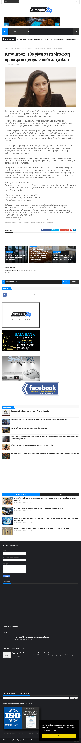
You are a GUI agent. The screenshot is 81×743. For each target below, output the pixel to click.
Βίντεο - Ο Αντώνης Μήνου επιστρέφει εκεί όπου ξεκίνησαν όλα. (32, 445)
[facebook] (76, 2)
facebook (75, 282)
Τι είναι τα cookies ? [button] (50, 730)
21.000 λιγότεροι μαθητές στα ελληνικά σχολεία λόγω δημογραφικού (15, 257)
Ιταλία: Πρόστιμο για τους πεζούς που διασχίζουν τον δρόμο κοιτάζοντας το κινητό (41, 528)
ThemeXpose (35, 740)
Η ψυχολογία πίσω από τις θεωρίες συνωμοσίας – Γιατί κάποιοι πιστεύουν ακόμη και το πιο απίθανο (34, 39)
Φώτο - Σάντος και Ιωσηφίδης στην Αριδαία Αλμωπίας (29, 428)
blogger (66, 282)
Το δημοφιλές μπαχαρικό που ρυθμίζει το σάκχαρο (32, 637)
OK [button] (59, 736)
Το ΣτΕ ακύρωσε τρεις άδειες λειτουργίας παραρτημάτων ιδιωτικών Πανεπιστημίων (62, 257)
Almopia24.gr (9, 219)
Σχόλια (60, 494)
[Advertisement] (40, 476)
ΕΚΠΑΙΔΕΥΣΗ (13, 48)
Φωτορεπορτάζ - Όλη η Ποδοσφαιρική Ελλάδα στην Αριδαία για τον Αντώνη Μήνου (39, 419)
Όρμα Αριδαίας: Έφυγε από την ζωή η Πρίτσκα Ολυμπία (30, 411)
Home (7, 48)
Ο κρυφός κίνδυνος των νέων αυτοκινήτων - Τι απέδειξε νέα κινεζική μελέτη (39, 508)
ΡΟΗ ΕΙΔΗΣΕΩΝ (21, 494)
